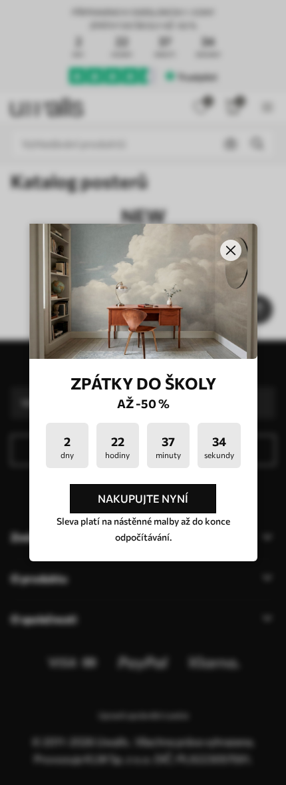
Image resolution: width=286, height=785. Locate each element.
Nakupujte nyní (143, 498)
